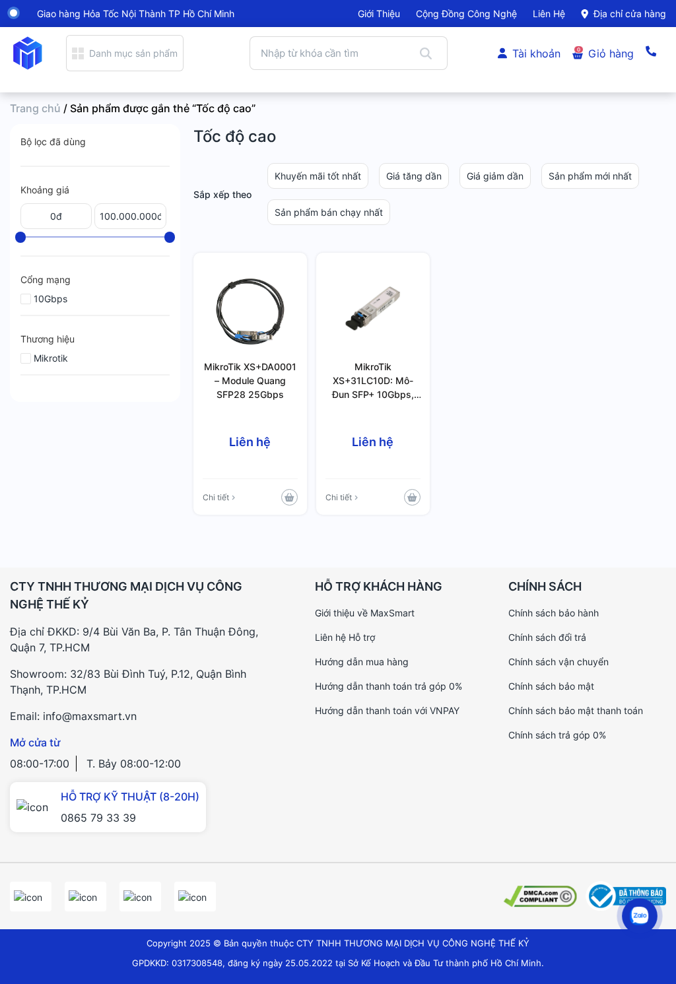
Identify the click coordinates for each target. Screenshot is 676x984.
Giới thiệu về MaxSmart (365, 612)
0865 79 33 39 (98, 817)
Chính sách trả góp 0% (557, 734)
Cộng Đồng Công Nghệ (466, 13)
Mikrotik (51, 358)
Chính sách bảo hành (553, 612)
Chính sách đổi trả (547, 637)
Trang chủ (35, 108)
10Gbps (50, 298)
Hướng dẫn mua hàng (362, 661)
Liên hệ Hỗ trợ (345, 637)
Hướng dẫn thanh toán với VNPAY (387, 710)
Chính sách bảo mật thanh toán (575, 710)
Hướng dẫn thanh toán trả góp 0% (388, 686)
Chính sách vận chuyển (558, 661)
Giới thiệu (379, 13)
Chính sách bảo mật (551, 686)
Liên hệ (549, 13)
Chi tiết (216, 497)
